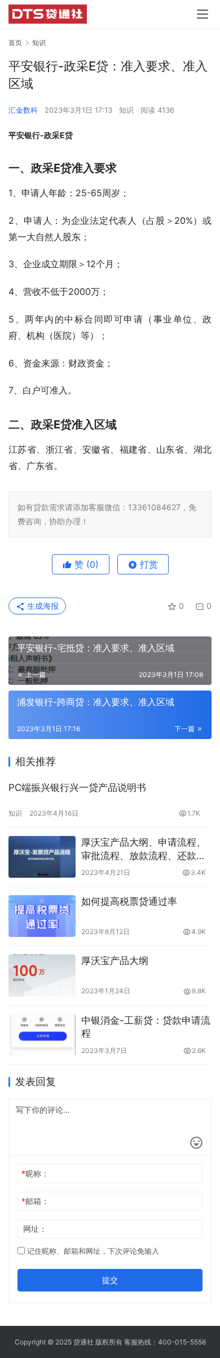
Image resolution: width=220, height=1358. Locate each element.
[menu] (202, 14)
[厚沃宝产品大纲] (42, 975)
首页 (15, 42)
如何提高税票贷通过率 (129, 901)
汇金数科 (23, 109)
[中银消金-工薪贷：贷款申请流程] (42, 1035)
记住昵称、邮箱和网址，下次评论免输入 (92, 1250)
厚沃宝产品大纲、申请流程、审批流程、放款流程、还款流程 (143, 850)
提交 (110, 1280)
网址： (35, 1228)
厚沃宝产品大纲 (114, 960)
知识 (126, 109)
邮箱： (35, 1201)
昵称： (35, 1173)
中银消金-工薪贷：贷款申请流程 (145, 1027)
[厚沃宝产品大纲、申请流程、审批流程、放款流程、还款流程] (42, 857)
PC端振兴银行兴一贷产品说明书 (77, 787)
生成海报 (42, 606)
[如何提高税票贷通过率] (42, 916)
